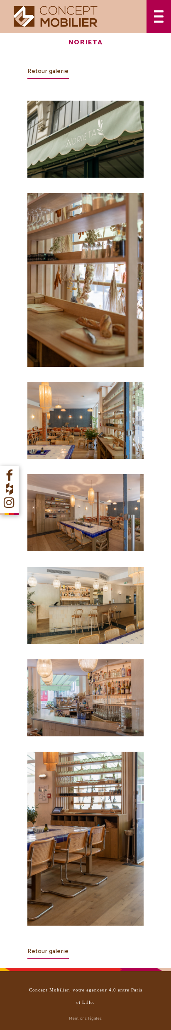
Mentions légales (85, 1018)
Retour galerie (48, 71)
